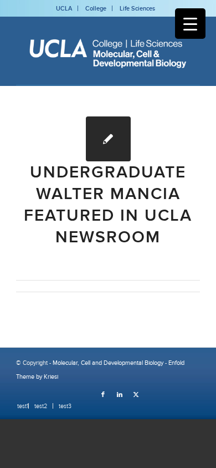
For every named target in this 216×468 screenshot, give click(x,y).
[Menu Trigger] (190, 23)
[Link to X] (136, 394)
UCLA (64, 8)
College (95, 8)
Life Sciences (137, 8)
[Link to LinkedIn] (119, 394)
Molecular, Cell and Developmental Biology (108, 362)
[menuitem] (20, 406)
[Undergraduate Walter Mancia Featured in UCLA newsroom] (108, 138)
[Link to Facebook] (103, 394)
